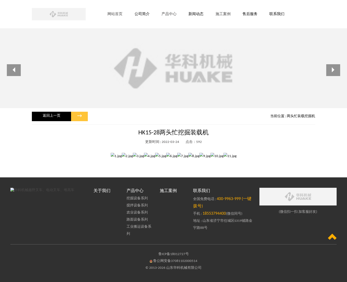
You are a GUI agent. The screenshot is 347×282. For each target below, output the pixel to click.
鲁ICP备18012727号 (173, 254)
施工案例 (168, 191)
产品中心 (135, 191)
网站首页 (115, 14)
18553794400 (214, 213)
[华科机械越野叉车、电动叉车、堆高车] (49, 190)
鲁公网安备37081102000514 (175, 261)
